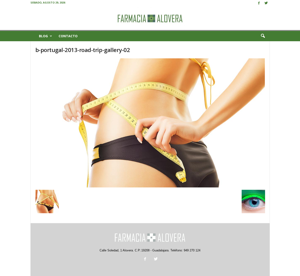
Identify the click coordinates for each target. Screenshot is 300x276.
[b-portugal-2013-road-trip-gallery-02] (150, 122)
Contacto (68, 36)
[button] (263, 36)
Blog (43, 36)
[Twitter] (266, 3)
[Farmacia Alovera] (150, 18)
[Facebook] (259, 3)
